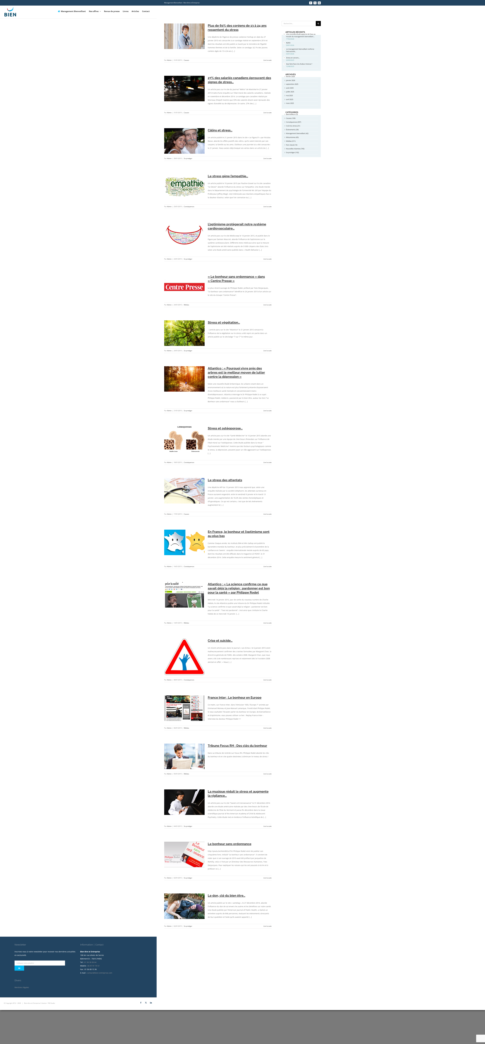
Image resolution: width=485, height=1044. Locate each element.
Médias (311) (291, 141)
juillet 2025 (290, 92)
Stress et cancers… (293, 58)
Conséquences (189, 206)
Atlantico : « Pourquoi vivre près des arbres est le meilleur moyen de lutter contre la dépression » (236, 372)
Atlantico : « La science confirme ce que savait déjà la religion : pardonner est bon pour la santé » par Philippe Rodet (239, 588)
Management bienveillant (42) (297, 133)
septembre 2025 (292, 84)
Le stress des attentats (225, 480)
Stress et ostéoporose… (225, 428)
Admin (169, 60)
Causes (186, 60)
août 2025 (290, 88)
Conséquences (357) (293, 122)
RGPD (288, 43)
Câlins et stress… (220, 130)
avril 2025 (289, 99)
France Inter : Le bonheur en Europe (234, 697)
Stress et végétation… (224, 322)
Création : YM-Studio (48, 1003)
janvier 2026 (290, 80)
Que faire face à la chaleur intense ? (299, 64)
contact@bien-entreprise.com (99, 973)
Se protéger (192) (292, 152)
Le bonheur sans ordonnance (229, 844)
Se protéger (188, 158)
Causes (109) (290, 118)
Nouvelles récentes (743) (295, 149)
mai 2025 (289, 95)
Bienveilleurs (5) (292, 114)
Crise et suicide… (220, 640)
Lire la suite (267, 60)
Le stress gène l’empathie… (228, 176)
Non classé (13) (291, 145)
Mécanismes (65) (292, 137)
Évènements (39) (292, 129)
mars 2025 (290, 103)
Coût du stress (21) (293, 126)
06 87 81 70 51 (94, 966)
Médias (186, 305)
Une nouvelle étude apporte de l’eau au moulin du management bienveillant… (301, 35)
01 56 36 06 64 (90, 962)
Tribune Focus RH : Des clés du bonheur (237, 745)
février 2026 (290, 76)
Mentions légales (22, 987)
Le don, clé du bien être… (226, 895)
